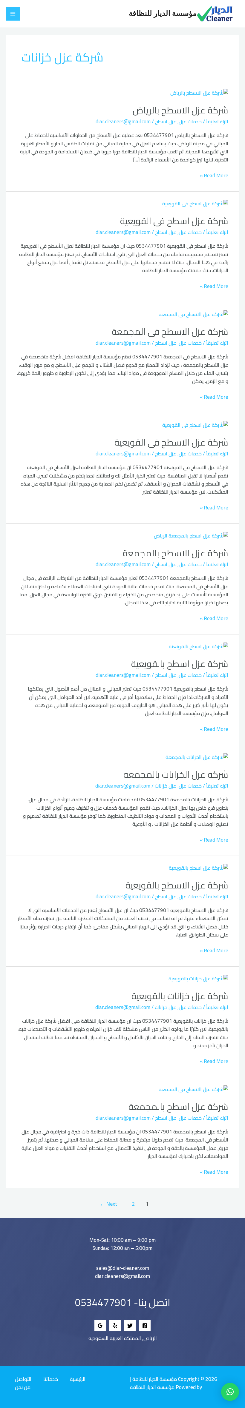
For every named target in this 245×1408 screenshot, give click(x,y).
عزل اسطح (165, 121)
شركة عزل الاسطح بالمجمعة (175, 553)
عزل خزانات (165, 786)
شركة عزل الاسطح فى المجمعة (170, 331)
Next (108, 1204)
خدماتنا (50, 1379)
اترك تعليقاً (217, 121)
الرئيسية (77, 1379)
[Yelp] (115, 1325)
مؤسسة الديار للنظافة (163, 13)
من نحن (22, 1387)
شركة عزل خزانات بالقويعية (179, 996)
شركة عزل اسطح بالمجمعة (178, 1106)
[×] (230, 1392)
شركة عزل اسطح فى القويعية (174, 220)
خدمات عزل (190, 121)
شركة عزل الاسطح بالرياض (180, 110)
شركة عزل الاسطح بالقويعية (176, 885)
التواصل (23, 1379)
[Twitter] (130, 1325)
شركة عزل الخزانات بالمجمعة (175, 774)
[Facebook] (145, 1325)
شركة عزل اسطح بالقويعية (179, 663)
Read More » (214, 176)
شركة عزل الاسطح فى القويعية (171, 442)
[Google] (100, 1325)
